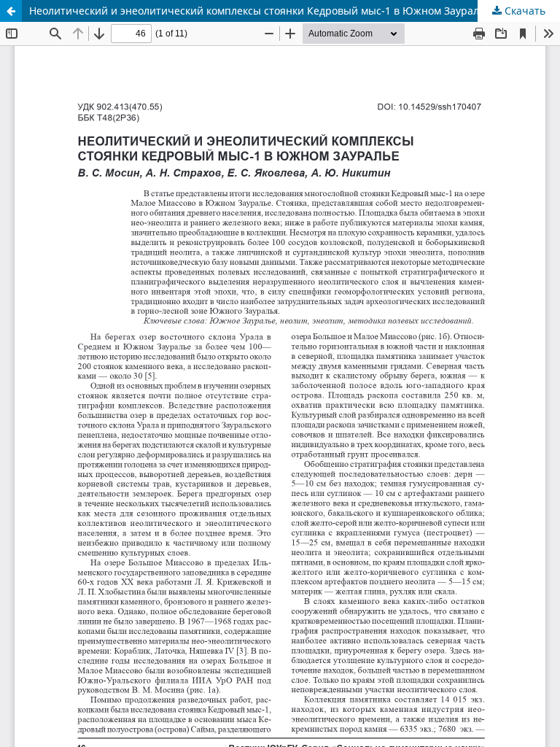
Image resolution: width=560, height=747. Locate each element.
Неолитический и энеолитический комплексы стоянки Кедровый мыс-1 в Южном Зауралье (260, 11)
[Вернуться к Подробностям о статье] (11, 11)
